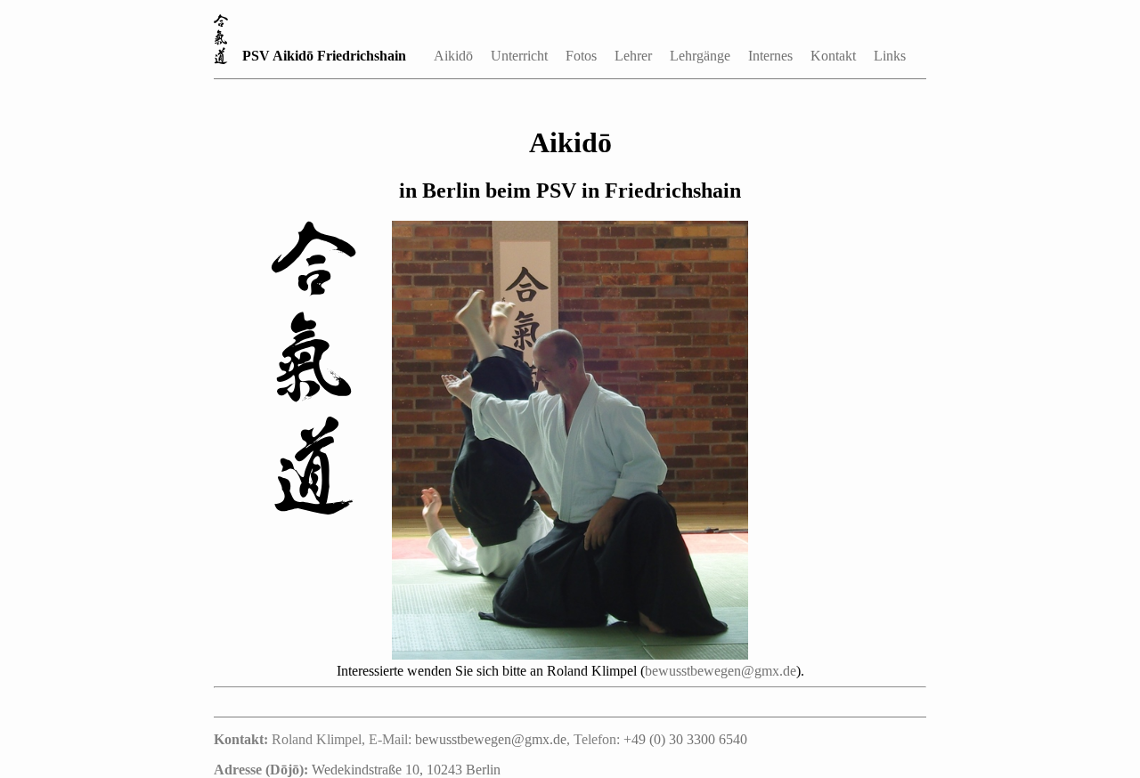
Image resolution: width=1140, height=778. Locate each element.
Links (890, 55)
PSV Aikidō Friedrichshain (324, 55)
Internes (770, 55)
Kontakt (833, 55)
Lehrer (633, 55)
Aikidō (453, 55)
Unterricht (519, 55)
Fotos (581, 55)
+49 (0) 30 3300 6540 (685, 739)
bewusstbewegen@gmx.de (720, 670)
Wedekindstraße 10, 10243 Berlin (406, 769)
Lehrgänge (700, 55)
